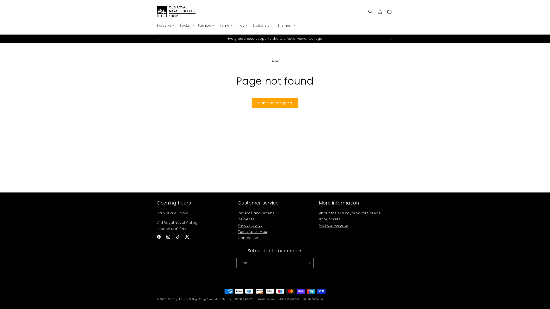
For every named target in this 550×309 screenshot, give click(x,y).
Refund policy (244, 299)
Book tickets (329, 219)
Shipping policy (313, 299)
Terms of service (252, 231)
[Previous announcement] (158, 39)
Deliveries (246, 219)
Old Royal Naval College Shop (187, 299)
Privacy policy (250, 225)
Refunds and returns (256, 213)
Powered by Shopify (218, 299)
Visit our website (333, 225)
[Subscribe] (308, 263)
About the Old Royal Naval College (350, 213)
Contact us (248, 237)
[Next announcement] (391, 39)
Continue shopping (275, 103)
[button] (165, 25)
